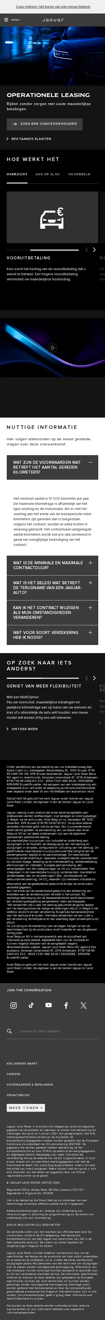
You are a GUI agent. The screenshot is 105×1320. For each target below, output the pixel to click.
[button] (52, 347)
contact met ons (68, 1168)
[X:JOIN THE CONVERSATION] (83, 1005)
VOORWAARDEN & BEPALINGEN (30, 1084)
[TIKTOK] (31, 1005)
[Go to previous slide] (86, 250)
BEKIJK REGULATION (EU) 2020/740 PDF (34, 1225)
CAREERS (13, 1074)
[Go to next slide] (94, 250)
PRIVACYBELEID (18, 1095)
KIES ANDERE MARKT (22, 1063)
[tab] (19, 174)
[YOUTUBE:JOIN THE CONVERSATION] (48, 1005)
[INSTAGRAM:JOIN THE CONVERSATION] (13, 1005)
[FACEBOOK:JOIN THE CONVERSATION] (66, 1005)
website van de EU (49, 1158)
